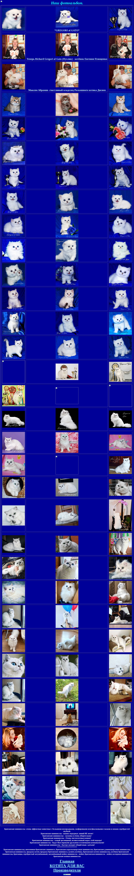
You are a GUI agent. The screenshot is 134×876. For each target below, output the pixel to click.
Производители (67, 870)
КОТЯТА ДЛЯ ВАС (67, 866)
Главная (67, 861)
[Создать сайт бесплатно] (67, 874)
